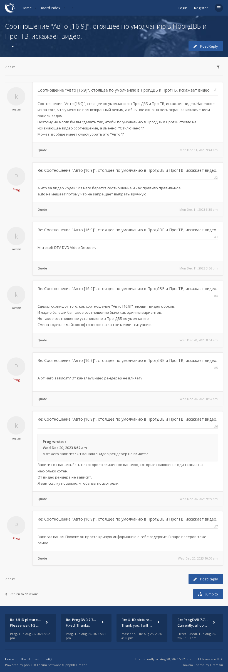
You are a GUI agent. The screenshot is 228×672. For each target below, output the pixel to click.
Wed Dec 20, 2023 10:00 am (198, 558)
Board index (50, 7)
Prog (16, 189)
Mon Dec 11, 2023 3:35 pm (198, 209)
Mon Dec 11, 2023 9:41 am (199, 150)
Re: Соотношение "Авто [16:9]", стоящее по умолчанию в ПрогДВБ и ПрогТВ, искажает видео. (127, 170)
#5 (216, 368)
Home (27, 7)
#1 (216, 89)
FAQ (49, 659)
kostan (16, 109)
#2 (216, 177)
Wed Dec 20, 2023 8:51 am (199, 340)
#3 (216, 237)
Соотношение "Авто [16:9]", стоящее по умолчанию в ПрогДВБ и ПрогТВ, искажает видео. (124, 90)
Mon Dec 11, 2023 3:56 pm (198, 268)
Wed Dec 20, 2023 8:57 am (199, 399)
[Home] (10, 8)
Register (201, 7)
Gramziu (216, 665)
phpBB (29, 665)
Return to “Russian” (24, 594)
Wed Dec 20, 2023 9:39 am (199, 499)
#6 (216, 426)
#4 (216, 296)
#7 (216, 526)
